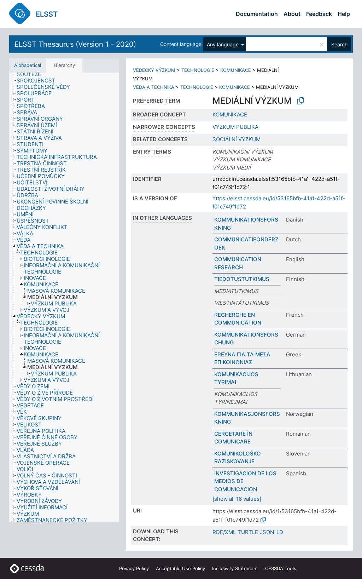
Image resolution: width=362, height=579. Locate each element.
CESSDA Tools (280, 568)
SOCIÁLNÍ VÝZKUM (236, 139)
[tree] (64, 297)
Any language (223, 44)
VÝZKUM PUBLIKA (235, 127)
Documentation (257, 13)
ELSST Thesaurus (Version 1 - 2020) (75, 44)
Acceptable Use (180, 568)
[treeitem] (31, 74)
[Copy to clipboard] (300, 101)
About (292, 13)
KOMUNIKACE (235, 70)
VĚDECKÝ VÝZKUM (154, 70)
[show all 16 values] (236, 498)
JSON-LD (271, 532)
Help (344, 13)
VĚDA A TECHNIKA (153, 87)
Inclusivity (235, 568)
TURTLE (248, 532)
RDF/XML (224, 532)
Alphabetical (27, 65)
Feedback (319, 13)
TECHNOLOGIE (197, 70)
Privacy (134, 568)
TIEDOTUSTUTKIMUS (241, 279)
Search (339, 44)
